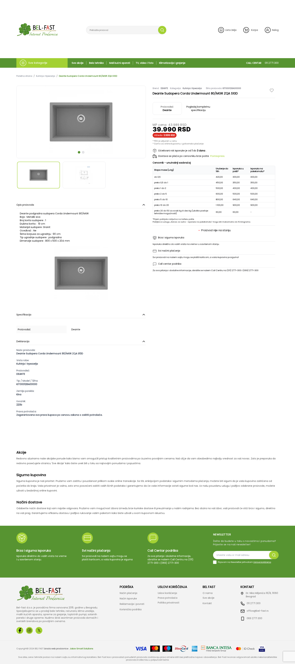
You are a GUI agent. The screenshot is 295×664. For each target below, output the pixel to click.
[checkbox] (214, 562)
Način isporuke (128, 598)
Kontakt (207, 603)
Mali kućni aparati (119, 63)
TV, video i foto (144, 63)
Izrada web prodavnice (56, 648)
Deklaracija (22, 341)
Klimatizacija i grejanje (172, 63)
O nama (208, 593)
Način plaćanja (128, 593)
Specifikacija (23, 314)
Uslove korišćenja (262, 562)
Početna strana (24, 76)
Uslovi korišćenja (167, 593)
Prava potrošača (167, 598)
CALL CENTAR (262, 63)
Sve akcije (77, 63)
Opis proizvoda (25, 204)
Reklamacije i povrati (132, 604)
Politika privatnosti (168, 602)
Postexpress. (217, 156)
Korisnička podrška (131, 609)
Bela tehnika (96, 63)
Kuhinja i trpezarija (45, 76)
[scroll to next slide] (79, 152)
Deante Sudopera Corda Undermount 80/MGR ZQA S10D (88, 76)
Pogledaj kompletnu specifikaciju (198, 108)
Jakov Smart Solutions (81, 648)
